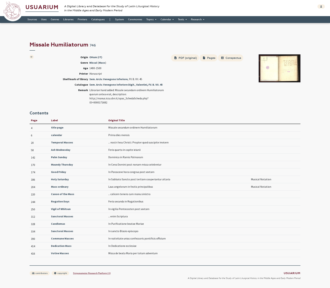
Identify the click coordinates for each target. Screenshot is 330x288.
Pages (210, 58)
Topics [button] (150, 19)
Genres (55, 19)
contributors (41, 273)
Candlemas (58, 223)
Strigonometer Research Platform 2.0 (92, 273)
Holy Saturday (60, 179)
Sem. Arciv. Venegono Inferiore (108, 79)
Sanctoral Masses (62, 216)
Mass (102, 62)
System (119, 19)
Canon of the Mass (62, 194)
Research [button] (196, 19)
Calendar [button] (166, 19)
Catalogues (98, 19)
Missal (93, 62)
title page (57, 127)
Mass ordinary (59, 186)
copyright (62, 273)
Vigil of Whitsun (61, 209)
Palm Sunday (59, 157)
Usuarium (42, 7)
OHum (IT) (95, 57)
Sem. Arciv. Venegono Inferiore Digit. (112, 84)
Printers (82, 19)
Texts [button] (181, 19)
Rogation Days (60, 201)
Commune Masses (62, 238)
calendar (56, 135)
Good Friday (58, 172)
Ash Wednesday (60, 149)
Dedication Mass (61, 246)
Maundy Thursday (62, 164)
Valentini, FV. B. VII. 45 (149, 84)
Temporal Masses (62, 142)
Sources (32, 19)
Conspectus (233, 58)
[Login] (321, 6)
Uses (44, 19)
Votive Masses (60, 253)
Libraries (68, 19)
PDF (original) (187, 58)
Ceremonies (135, 19)
